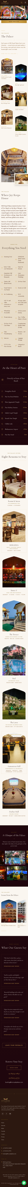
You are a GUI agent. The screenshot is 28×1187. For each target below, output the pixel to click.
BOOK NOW (14, 1067)
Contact (3, 1134)
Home (2, 1122)
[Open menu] (25, 2)
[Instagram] (2, 1113)
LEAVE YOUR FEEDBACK (14, 1045)
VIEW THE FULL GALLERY (9, 53)
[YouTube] (10, 1113)
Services (3, 1125)
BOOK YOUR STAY (14, 21)
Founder (3, 1131)
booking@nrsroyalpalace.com (14, 1082)
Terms (2, 1139)
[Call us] (21, 2)
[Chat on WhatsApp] (24, 1183)
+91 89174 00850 (14, 1073)
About (2, 1128)
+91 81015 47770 (14, 1078)
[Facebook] (6, 1113)
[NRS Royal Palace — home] (5, 2)
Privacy (3, 1137)
